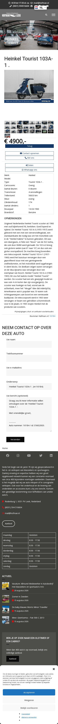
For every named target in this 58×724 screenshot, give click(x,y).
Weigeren (29, 700)
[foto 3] (20, 122)
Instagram (18, 455)
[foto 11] (20, 126)
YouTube (29, 455)
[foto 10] (13, 126)
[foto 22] (38, 131)
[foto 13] (32, 126)
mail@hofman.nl (41, 3)
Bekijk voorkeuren (29, 707)
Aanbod (8, 523)
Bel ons (30, 157)
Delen (30, 165)
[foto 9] (7, 126)
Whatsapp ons (30, 169)
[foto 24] (50, 131)
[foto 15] (44, 126)
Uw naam (10, 339)
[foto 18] (13, 131)
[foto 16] (50, 126)
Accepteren (29, 692)
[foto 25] (7, 135)
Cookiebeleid (26, 714)
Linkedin (51, 455)
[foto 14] (38, 126)
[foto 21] (32, 131)
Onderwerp (12, 381)
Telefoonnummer (14, 353)
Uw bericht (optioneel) (17, 395)
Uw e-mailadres (14, 367)
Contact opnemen (30, 153)
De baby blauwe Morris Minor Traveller (29, 607)
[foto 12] (26, 126)
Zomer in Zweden (20, 596)
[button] (53, 668)
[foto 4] (26, 122)
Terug (29, 146)
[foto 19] (20, 131)
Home (5, 448)
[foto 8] (50, 122)
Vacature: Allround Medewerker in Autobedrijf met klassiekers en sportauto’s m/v (32, 585)
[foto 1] (7, 122)
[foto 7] (44, 122)
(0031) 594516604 (20, 6)
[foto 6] (38, 122)
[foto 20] (26, 131)
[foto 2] (13, 122)
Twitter (40, 455)
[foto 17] (7, 131)
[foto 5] (32, 122)
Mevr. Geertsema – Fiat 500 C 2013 (28, 617)
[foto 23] (44, 131)
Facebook (7, 455)
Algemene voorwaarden (29, 717)
